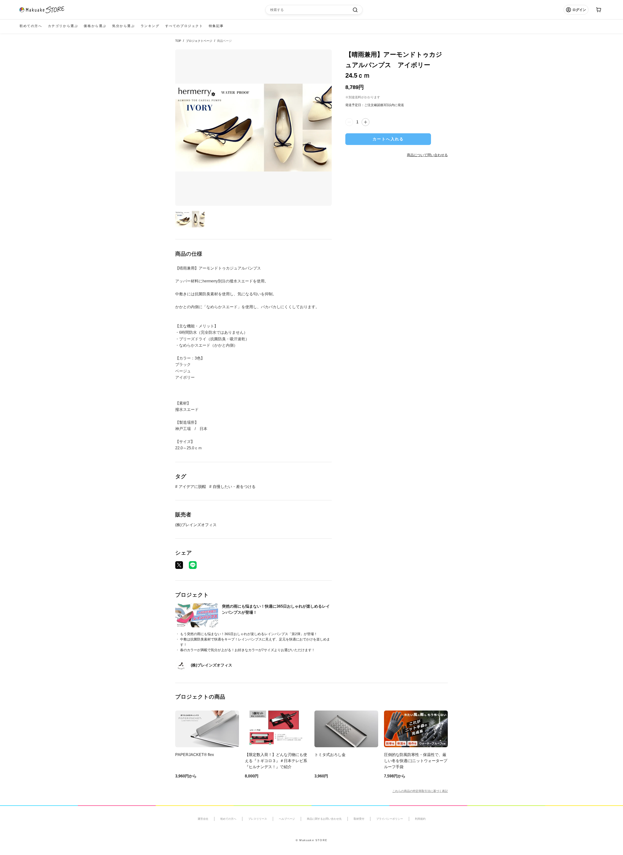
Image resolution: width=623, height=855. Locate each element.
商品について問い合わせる (427, 155)
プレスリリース (257, 818)
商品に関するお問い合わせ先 (324, 818)
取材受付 (359, 818)
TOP (178, 41)
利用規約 (420, 818)
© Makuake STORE (311, 840)
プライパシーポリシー (389, 818)
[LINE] (193, 565)
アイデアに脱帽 (192, 487)
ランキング (150, 26)
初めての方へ (30, 26)
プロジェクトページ (199, 41)
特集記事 (216, 26)
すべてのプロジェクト (184, 26)
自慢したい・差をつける (234, 487)
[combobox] (311, 10)
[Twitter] (179, 565)
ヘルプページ (287, 818)
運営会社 (203, 818)
